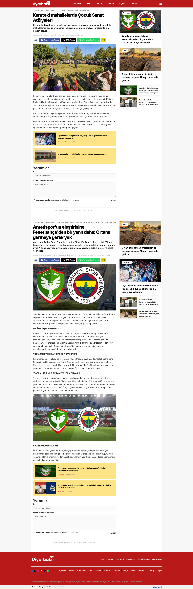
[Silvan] (140, 59)
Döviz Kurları (130, 559)
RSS (34, 587)
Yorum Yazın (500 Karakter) (43, 180)
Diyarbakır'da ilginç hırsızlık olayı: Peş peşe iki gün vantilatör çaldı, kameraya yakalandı (140, 288)
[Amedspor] (140, 21)
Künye (103, 559)
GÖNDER (112, 201)
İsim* (35, 172)
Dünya (125, 571)
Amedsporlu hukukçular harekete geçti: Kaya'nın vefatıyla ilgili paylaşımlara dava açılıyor (149, 90)
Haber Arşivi (119, 559)
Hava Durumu (157, 559)
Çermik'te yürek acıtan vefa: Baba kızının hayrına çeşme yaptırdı (149, 313)
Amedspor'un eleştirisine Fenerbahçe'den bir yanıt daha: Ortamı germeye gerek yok (138, 39)
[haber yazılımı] (157, 587)
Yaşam (159, 571)
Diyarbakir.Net (38, 10)
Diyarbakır (50, 10)
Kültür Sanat (81, 571)
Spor (90, 571)
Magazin (141, 571)
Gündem (117, 571)
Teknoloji (151, 571)
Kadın (133, 571)
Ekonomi (107, 571)
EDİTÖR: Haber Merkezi (86, 255)
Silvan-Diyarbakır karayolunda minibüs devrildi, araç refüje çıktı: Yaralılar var (148, 102)
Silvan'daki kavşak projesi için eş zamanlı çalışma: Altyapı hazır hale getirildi (140, 77)
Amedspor (50, 222)
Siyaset (98, 571)
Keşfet (71, 571)
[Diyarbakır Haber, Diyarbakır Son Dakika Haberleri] (43, 559)
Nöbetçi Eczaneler (143, 559)
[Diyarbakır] (140, 270)
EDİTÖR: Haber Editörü (61, 35)
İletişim (110, 559)
